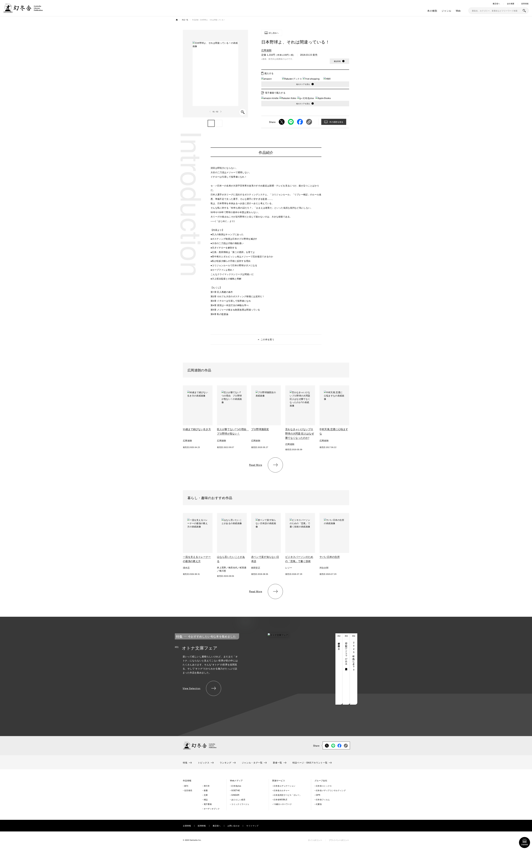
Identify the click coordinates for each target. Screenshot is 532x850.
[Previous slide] (210, 111)
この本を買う (267, 339)
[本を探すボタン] (524, 11)
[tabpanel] (245, 669)
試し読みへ (274, 32)
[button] (211, 123)
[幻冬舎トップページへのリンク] (23, 11)
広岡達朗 (266, 50)
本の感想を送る (336, 121)
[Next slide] (221, 111)
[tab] (339, 669)
